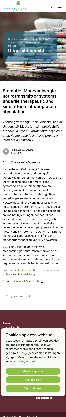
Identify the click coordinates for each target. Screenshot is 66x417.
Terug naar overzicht (18, 296)
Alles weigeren (33, 388)
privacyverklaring (27, 361)
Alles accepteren (33, 371)
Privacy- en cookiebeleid (44, 396)
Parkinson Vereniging (22, 150)
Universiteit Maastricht (25, 281)
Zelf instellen (33, 379)
